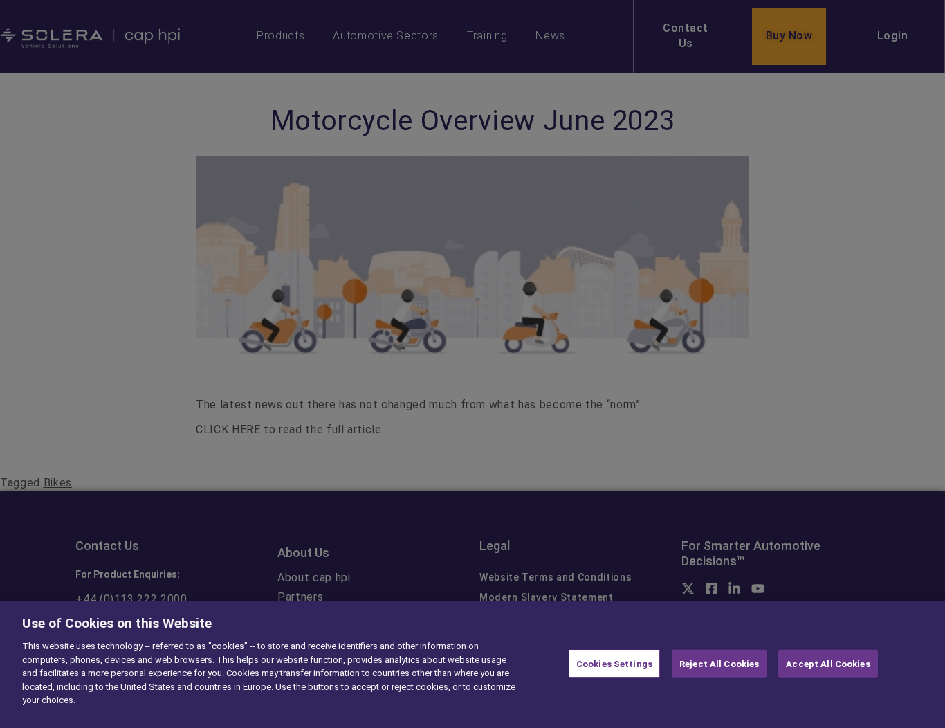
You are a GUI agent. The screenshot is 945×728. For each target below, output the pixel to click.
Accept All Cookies (828, 663)
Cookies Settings (614, 663)
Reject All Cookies (719, 663)
